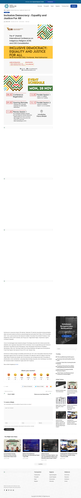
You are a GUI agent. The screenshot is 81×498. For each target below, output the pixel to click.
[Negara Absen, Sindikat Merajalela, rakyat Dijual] (61, 400)
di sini (17, 364)
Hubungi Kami (66, 336)
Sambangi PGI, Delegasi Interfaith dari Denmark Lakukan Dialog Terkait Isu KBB (68, 455)
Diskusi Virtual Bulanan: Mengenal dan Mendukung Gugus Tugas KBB (31, 455)
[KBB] (10, 6)
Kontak (74, 6)
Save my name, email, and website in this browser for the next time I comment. (19, 426)
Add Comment (21, 21)
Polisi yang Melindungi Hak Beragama (65, 356)
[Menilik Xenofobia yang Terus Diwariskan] (61, 385)
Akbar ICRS (8, 21)
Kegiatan (6, 12)
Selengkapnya (50, 1)
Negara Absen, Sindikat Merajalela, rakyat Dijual (61, 406)
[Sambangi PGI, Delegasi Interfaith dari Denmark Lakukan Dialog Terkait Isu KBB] (72, 415)
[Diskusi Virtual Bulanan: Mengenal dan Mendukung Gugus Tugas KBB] (72, 400)
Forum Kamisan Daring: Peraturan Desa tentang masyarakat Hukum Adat (10, 455)
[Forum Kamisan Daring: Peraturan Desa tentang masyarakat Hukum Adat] (72, 385)
